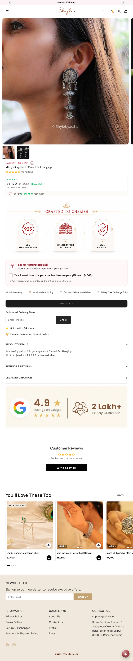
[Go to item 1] (8, 152)
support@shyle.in (103, 616)
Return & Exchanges (18, 628)
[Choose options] (48, 545)
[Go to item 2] (23, 152)
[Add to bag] (49, 557)
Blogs (52, 633)
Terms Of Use (14, 622)
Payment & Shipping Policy (22, 633)
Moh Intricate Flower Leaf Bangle (74, 553)
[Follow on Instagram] (14, 645)
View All (121, 494)
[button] (13, 172)
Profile (53, 628)
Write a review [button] (66, 468)
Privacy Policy (14, 616)
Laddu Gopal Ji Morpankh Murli (23, 553)
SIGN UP (83, 596)
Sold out (66, 303)
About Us (54, 616)
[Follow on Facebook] (7, 645)
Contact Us (56, 622)
